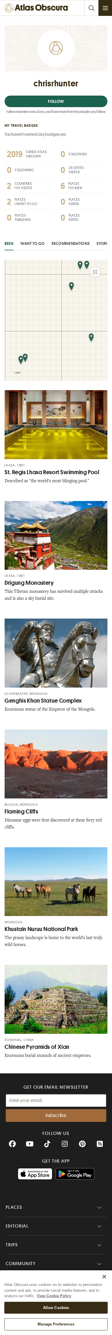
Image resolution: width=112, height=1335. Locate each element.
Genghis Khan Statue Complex (43, 701)
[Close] (104, 1276)
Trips (12, 1245)
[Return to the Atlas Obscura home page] (37, 8)
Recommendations (71, 243)
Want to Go (32, 243)
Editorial (17, 1226)
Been (9, 243)
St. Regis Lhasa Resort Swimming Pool (52, 472)
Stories (103, 243)
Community (21, 1263)
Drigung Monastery (29, 583)
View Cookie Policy (54, 1296)
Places (14, 1207)
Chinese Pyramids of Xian (37, 1047)
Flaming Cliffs (21, 812)
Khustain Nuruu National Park (41, 929)
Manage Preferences (56, 1324)
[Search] (91, 8)
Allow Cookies (56, 1308)
